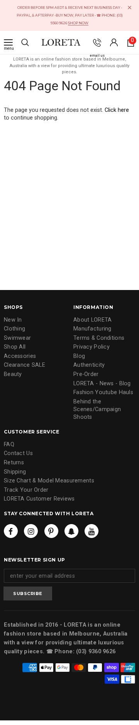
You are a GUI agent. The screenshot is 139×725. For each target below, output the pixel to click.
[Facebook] (11, 531)
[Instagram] (31, 531)
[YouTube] (91, 531)
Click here (117, 110)
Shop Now (78, 23)
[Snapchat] (71, 531)
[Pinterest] (51, 531)
